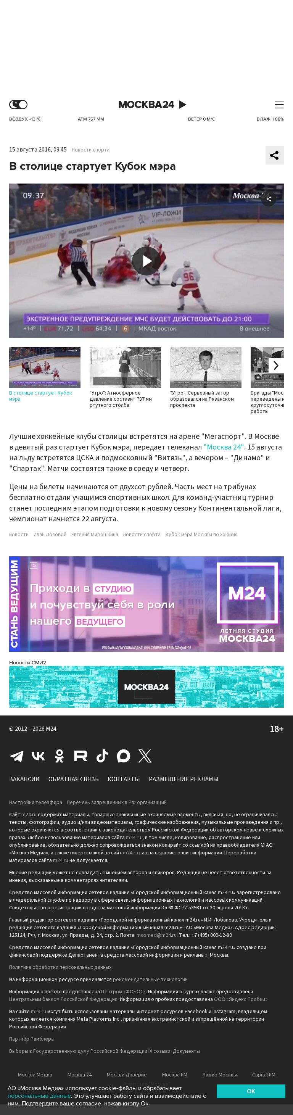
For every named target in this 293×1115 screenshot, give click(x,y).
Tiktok (102, 756)
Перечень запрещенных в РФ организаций (117, 802)
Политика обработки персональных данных (60, 967)
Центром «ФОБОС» (123, 992)
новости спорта (142, 534)
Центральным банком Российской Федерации (63, 999)
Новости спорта (90, 150)
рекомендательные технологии (150, 979)
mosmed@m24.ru (157, 935)
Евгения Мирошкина (94, 534)
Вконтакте (38, 756)
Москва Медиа (35, 1075)
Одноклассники (59, 756)
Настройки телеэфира (35, 802)
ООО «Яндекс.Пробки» (240, 999)
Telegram (16, 756)
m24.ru (29, 815)
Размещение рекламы (184, 779)
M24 (51, 729)
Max (123, 756)
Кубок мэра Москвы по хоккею (202, 534)
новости (19, 534)
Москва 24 (146, 104)
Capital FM (263, 1075)
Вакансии (24, 779)
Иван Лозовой (50, 534)
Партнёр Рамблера (31, 1039)
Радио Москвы (220, 1075)
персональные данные (39, 1096)
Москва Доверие (127, 1075)
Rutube (81, 756)
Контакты (124, 779)
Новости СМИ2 (27, 662)
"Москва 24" (223, 447)
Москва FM (174, 1075)
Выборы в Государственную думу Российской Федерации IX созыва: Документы (104, 1051)
